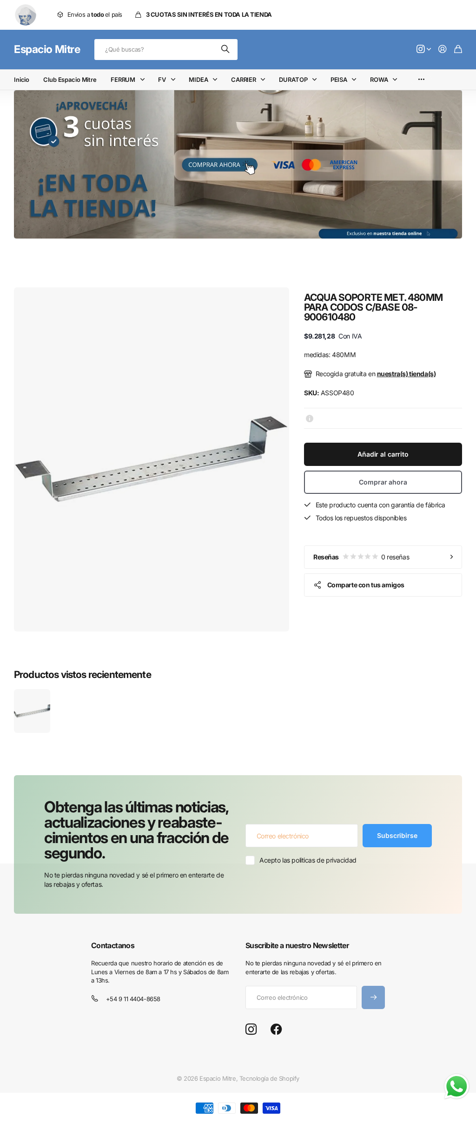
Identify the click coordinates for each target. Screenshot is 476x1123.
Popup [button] (309, 418)
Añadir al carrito (383, 454)
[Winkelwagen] (458, 49)
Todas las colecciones (144, 79)
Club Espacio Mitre (70, 79)
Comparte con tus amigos (365, 585)
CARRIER (243, 79)
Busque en (226, 49)
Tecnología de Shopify (269, 1078)
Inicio (21, 79)
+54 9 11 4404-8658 (133, 999)
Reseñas (361, 557)
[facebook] (276, 1029)
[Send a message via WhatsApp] (456, 1086)
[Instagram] (251, 1030)
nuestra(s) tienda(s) (406, 374)
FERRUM (123, 79)
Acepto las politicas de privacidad (308, 860)
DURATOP (293, 79)
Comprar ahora (383, 482)
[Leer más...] (423, 49)
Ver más (421, 79)
